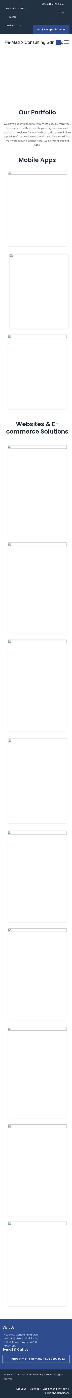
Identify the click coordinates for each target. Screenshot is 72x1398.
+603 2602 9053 (54, 1359)
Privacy (62, 1388)
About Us (21, 1388)
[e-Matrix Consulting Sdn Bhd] (34, 42)
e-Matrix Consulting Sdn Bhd (37, 1374)
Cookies (34, 1388)
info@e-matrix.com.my (26, 1359)
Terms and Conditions (56, 1393)
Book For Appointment (51, 29)
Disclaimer (49, 1388)
